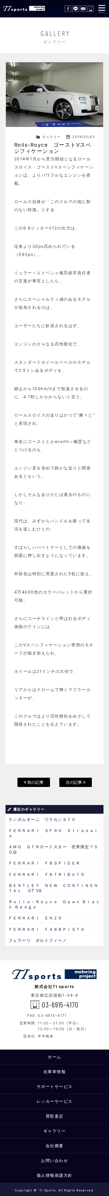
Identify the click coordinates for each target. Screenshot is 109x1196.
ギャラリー (51, 137)
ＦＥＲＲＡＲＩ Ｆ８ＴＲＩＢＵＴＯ (46, 874)
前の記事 (35, 782)
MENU (101, 8)
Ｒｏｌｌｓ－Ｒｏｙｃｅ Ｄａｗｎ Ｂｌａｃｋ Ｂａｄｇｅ (54, 904)
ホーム (54, 1056)
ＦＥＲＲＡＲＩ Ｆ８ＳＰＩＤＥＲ (46, 862)
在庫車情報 (54, 1071)
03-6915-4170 (90, 9)
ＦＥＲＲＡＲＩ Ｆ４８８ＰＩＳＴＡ (49, 929)
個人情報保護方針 (55, 1175)
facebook (68, 9)
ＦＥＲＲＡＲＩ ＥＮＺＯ (35, 917)
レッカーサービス (55, 1101)
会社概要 (55, 1145)
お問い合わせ (83, 9)
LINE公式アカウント (75, 9)
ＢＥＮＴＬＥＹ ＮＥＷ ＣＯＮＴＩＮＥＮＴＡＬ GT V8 (53, 888)
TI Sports (23, 8)
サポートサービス (55, 1086)
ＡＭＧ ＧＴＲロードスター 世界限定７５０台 (53, 849)
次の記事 (74, 782)
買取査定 (55, 1115)
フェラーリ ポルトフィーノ (37, 940)
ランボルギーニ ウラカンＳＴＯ (42, 819)
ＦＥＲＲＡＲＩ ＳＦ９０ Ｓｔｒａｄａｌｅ (53, 833)
